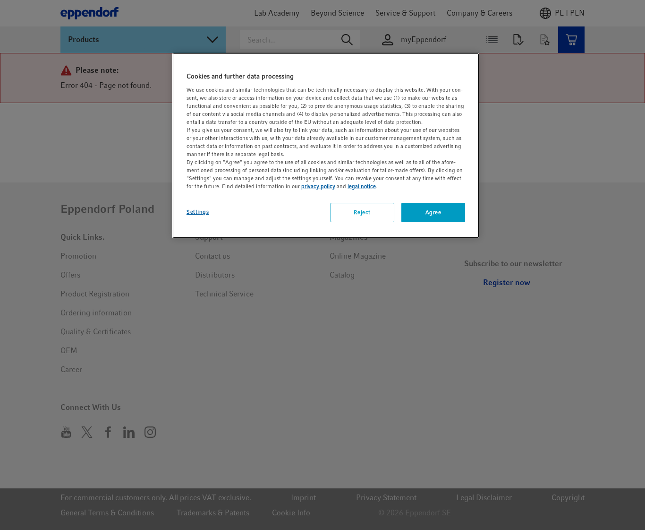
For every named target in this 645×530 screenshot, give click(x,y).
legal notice (362, 186)
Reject (362, 212)
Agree (433, 212)
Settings (198, 212)
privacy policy (318, 186)
